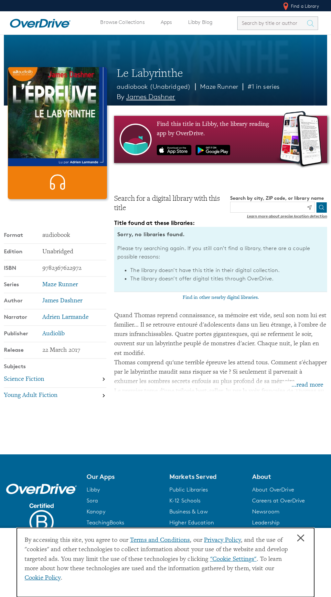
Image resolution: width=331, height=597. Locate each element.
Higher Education (191, 522)
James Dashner (150, 97)
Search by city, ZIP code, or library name (277, 198)
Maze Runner (219, 86)
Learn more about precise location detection (287, 216)
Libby (93, 489)
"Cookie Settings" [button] (233, 559)
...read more (307, 385)
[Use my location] (309, 207)
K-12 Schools (184, 500)
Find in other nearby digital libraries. (221, 297)
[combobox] (272, 23)
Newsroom (266, 511)
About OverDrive (273, 489)
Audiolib (53, 334)
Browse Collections (122, 22)
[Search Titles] (312, 23)
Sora (92, 500)
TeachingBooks (105, 522)
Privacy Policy (222, 540)
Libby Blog (200, 22)
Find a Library (304, 6)
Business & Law (188, 511)
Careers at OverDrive (278, 500)
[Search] (321, 207)
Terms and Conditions (160, 540)
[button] (124, 476)
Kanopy (96, 511)
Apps (166, 22)
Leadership (266, 522)
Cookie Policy (43, 578)
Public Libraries (188, 489)
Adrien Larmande (65, 317)
